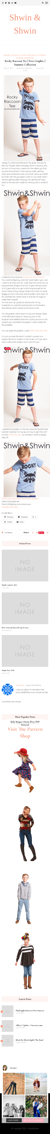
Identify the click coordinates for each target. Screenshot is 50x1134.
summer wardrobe (25, 58)
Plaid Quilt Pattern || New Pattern (30, 1010)
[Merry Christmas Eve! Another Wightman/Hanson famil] (14, 1106)
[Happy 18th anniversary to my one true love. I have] (14, 1084)
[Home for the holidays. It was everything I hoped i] (36, 1084)
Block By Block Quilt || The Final (29, 1040)
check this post (15, 435)
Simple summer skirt (9, 585)
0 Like (25, 70)
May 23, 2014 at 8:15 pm (33, 685)
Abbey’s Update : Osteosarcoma (29, 1025)
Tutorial (9, 533)
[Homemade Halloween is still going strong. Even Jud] (36, 1106)
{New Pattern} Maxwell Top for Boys (15, 628)
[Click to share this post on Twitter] (37, 532)
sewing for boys (11, 55)
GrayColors (20, 685)
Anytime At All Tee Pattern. (34, 277)
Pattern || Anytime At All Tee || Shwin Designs (20, 498)
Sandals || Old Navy (10, 507)
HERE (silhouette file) (38, 330)
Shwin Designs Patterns (33, 55)
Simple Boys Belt (8, 670)
